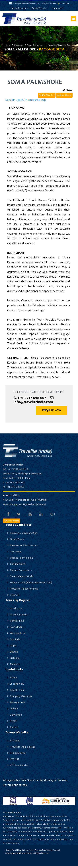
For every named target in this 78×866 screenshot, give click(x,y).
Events (13, 721)
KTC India (15, 741)
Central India (17, 621)
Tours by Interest (35, 45)
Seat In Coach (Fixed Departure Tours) (31, 582)
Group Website (39, 8)
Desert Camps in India (22, 576)
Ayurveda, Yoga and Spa (59, 45)
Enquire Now (51, 410)
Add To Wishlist (46, 95)
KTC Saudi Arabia (19, 765)
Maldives (15, 664)
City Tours (15, 551)
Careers (14, 727)
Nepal (13, 645)
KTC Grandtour (18, 753)
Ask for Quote (64, 95)
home (7, 45)
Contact (56, 850)
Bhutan (14, 652)
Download (16, 715)
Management (17, 702)
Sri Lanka (15, 658)
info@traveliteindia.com (25, 3)
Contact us (64, 3)
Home (13, 677)
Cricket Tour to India (21, 558)
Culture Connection (21, 570)
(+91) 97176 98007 (49, 3)
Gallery (14, 708)
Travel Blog (16, 850)
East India (15, 639)
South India (16, 627)
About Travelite (18, 8)
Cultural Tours (17, 564)
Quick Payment (11, 521)
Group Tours (17, 539)
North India (16, 608)
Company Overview (21, 696)
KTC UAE (14, 759)
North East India (19, 614)
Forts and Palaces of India (24, 589)
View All (14, 595)
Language (57, 8)
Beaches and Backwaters (24, 545)
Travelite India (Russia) (22, 747)
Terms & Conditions (43, 850)
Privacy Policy (27, 850)
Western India (17, 633)
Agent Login (17, 690)
